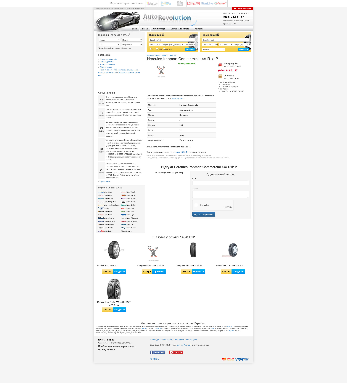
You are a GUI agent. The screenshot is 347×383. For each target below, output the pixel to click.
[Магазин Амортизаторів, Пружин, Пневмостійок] (166, 3)
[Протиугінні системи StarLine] (207, 3)
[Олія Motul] (193, 3)
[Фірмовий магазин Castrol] (220, 3)
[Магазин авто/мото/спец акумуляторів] (179, 3)
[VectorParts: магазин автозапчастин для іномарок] (152, 3)
